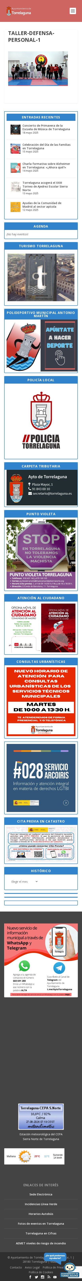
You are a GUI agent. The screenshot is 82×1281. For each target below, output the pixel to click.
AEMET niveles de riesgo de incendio (41, 1243)
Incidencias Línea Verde (41, 1204)
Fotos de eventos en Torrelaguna (41, 1223)
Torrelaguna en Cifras (40, 1233)
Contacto (16, 1267)
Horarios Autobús (41, 1214)
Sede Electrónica (40, 1194)
